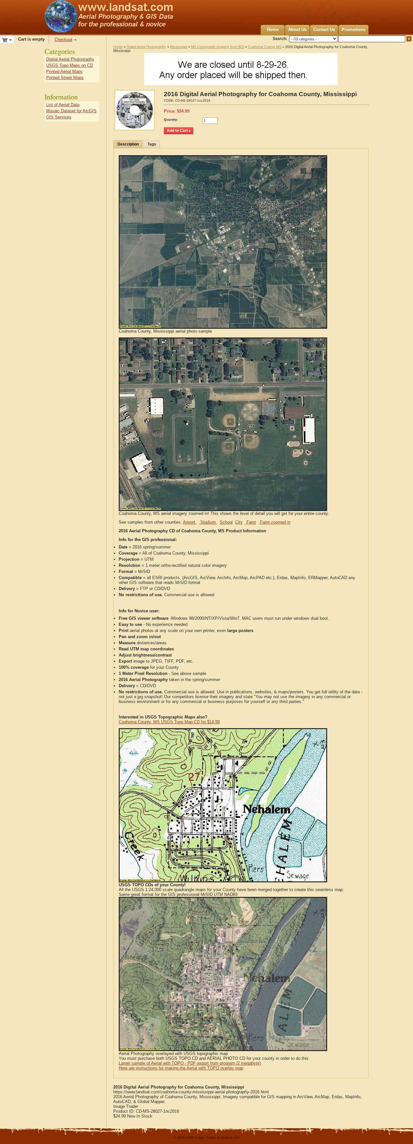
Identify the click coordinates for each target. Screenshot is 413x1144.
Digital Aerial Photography (146, 47)
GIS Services (58, 117)
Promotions (353, 29)
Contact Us (324, 29)
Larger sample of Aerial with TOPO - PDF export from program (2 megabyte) (190, 1063)
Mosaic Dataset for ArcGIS (71, 110)
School (226, 522)
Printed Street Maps (65, 77)
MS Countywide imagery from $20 (217, 47)
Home (272, 29)
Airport (189, 522)
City (239, 522)
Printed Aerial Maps (64, 71)
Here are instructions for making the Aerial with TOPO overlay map (181, 1068)
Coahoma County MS (264, 47)
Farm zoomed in (274, 522)
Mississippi (178, 47)
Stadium (208, 522)
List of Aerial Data (62, 104)
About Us (297, 29)
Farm (250, 522)
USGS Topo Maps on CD (69, 65)
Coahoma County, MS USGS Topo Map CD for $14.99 (169, 721)
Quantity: (171, 119)
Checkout (63, 39)
